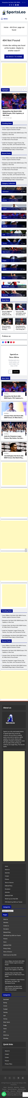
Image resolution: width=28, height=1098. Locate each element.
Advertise (7, 872)
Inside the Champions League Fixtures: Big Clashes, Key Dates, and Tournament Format (13, 438)
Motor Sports (6, 1022)
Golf (4, 1015)
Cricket (5, 1006)
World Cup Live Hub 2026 (11, 898)
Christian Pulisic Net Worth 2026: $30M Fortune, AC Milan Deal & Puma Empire (11, 2)
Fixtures (7, 879)
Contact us (6, 925)
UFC (4, 1032)
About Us (7, 869)
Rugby (5, 1025)
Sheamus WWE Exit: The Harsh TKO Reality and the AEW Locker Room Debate (7, 314)
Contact (7, 876)
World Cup (6, 1035)
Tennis (10, 107)
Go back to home (14, 57)
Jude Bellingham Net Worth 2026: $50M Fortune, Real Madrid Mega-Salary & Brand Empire (14, 457)
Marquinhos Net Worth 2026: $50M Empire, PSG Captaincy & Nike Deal (13, 398)
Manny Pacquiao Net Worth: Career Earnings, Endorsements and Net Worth (7, 329)
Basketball (6, 999)
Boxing (5, 1002)
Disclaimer (7, 889)
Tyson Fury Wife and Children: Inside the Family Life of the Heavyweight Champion (21, 314)
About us (5, 919)
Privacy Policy (7, 948)
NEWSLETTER (9, 895)
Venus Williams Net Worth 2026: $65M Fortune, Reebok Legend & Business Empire (14, 113)
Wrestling (5, 308)
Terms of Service (9, 882)
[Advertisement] (14, 74)
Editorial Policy (8, 885)
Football (6, 393)
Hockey (5, 1018)
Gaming (5, 107)
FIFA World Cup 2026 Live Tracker (13, 902)
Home (6, 27)
